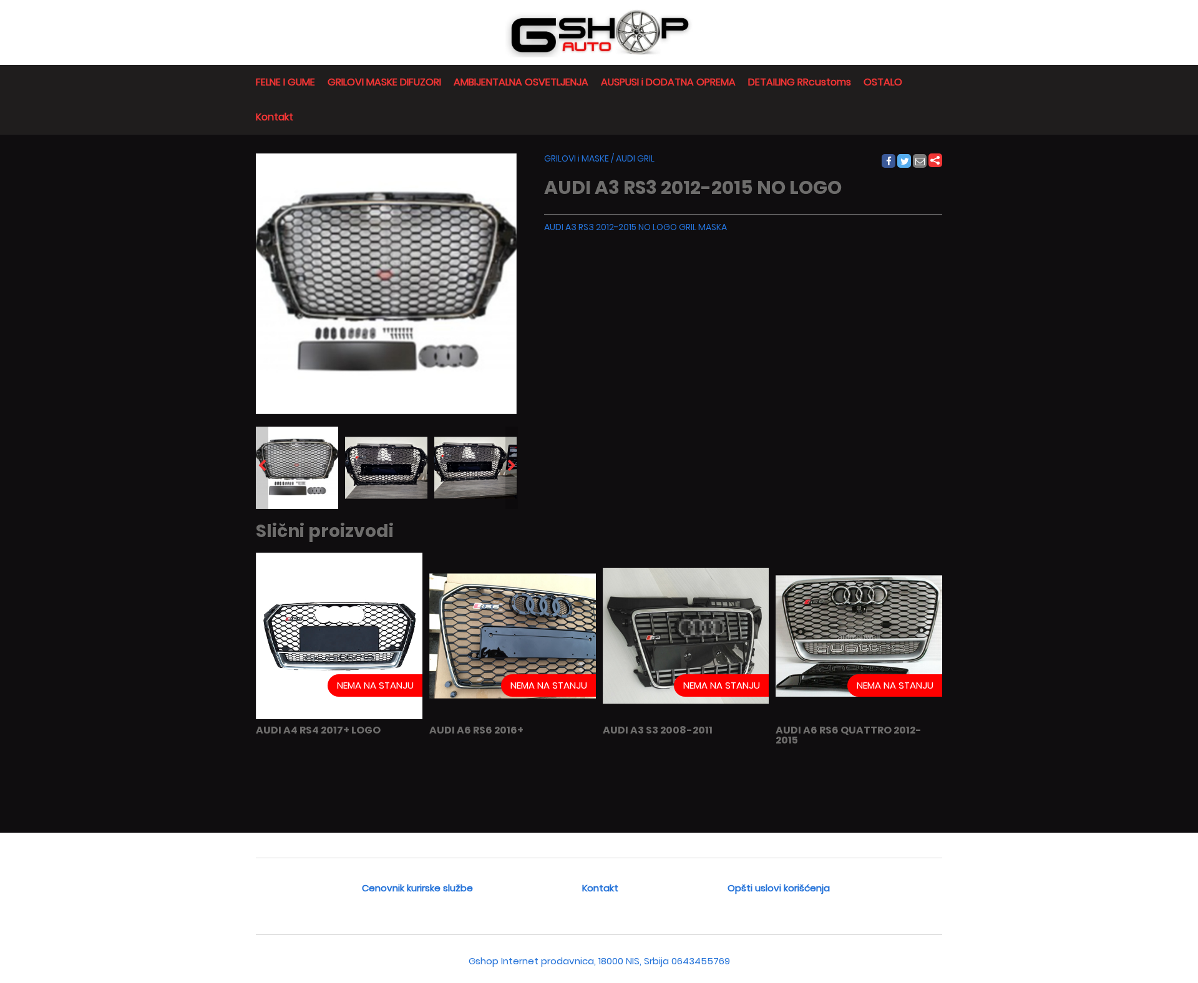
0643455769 (700, 960)
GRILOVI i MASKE (576, 158)
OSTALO (883, 82)
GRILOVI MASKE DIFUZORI (384, 82)
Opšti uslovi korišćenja (779, 887)
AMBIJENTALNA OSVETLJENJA (521, 82)
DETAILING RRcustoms (799, 82)
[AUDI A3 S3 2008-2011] (686, 716)
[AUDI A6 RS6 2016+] (512, 716)
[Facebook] (888, 161)
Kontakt (274, 117)
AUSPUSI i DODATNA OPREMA (668, 82)
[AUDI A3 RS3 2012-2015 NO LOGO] (297, 468)
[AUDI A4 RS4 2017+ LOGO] (339, 716)
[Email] (920, 161)
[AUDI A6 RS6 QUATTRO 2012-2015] (859, 716)
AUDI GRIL (635, 158)
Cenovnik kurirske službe (417, 887)
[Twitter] (904, 161)
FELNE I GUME (285, 82)
